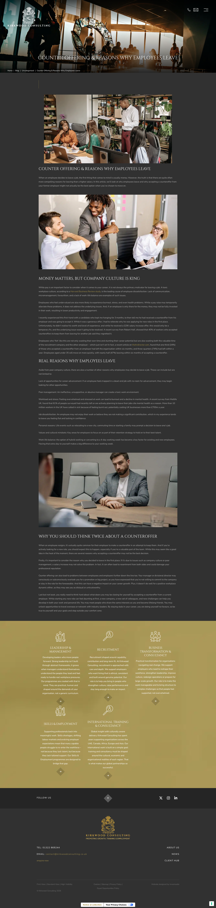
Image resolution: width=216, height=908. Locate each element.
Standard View (53, 884)
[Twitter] (161, 798)
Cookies (97, 884)
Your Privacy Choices (116, 905)
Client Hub (172, 860)
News (175, 854)
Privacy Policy (116, 884)
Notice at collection (92, 905)
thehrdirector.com (140, 344)
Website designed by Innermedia (165, 884)
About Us (173, 847)
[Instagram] (168, 798)
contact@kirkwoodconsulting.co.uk (66, 854)
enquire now (43, 860)
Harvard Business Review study (85, 291)
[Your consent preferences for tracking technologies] (211, 903)
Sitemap (105, 884)
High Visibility (66, 884)
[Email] (196, 9)
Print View (41, 884)
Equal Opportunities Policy (108, 888)
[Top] (108, 798)
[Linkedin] (175, 798)
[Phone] (188, 9)
